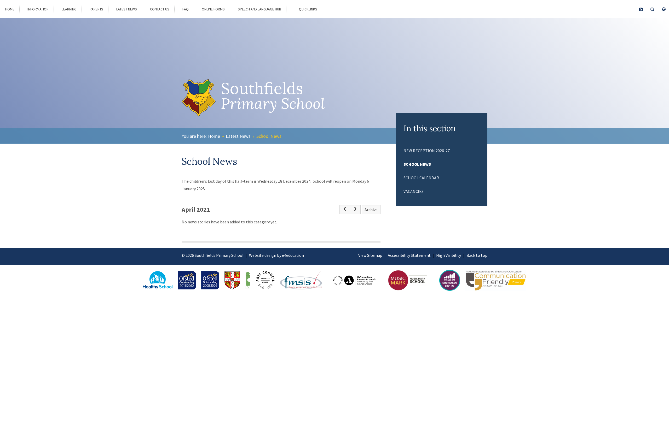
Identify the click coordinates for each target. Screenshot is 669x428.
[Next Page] (355, 209)
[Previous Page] (344, 209)
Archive (371, 209)
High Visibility (448, 255)
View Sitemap (370, 255)
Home (214, 136)
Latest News (238, 136)
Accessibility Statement (409, 255)
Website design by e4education (276, 255)
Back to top (476, 255)
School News (268, 136)
